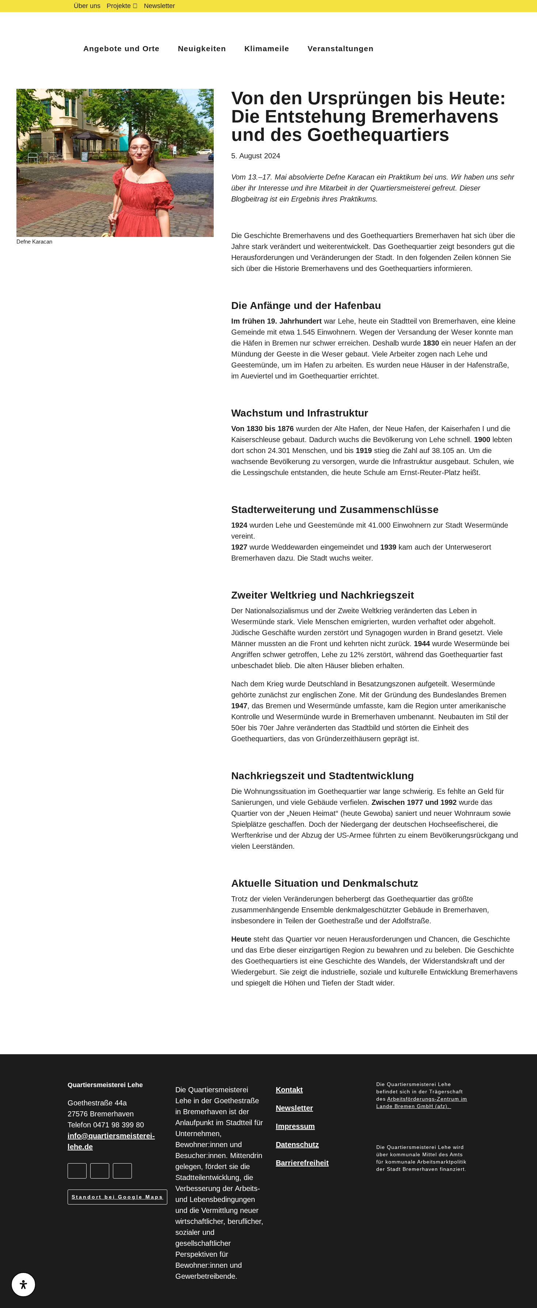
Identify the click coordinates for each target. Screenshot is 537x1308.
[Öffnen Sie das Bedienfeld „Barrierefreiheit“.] (23, 1284)
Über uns (87, 6)
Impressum (295, 1126)
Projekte (119, 6)
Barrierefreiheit (302, 1163)
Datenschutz (297, 1145)
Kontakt (289, 1090)
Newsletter (159, 6)
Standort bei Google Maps (117, 1197)
